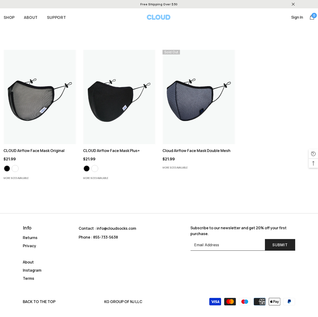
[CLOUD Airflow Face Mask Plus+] (119, 97)
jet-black (86, 168)
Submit (280, 245)
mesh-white (15, 168)
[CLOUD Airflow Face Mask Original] (39, 97)
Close (293, 4)
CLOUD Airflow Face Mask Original (34, 150)
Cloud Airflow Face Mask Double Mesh (196, 150)
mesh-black (6, 168)
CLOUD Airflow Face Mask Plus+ (111, 150)
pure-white (94, 168)
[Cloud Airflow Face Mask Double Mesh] (198, 97)
